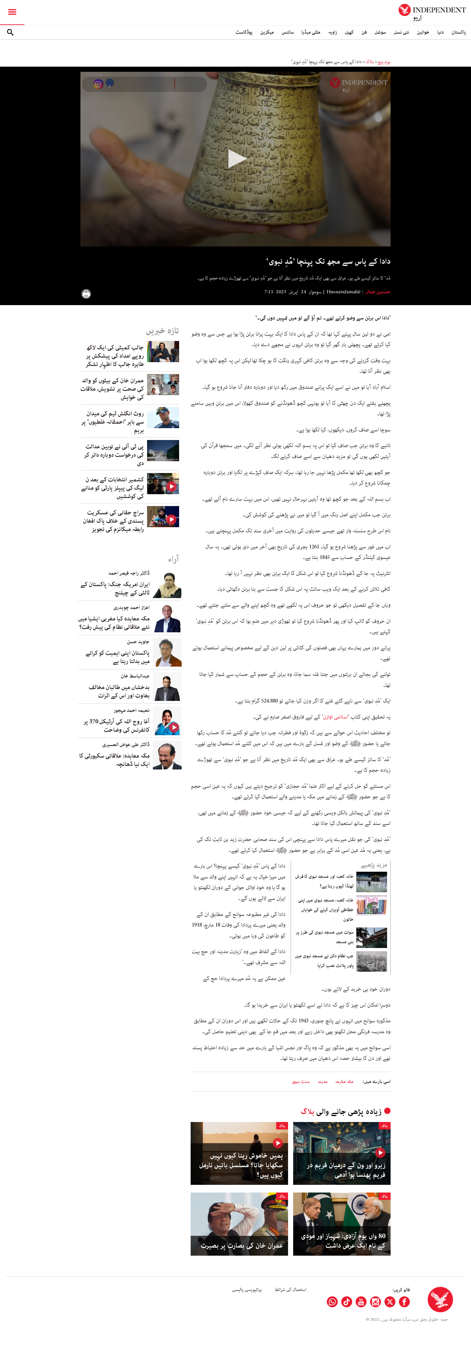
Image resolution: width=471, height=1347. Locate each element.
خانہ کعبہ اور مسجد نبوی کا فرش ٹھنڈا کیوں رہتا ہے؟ (324, 881)
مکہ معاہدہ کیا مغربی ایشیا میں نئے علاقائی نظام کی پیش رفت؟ (114, 623)
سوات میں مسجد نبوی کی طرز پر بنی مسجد (325, 937)
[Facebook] (404, 1301)
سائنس (288, 32)
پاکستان (458, 32)
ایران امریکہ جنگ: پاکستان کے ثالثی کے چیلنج (115, 588)
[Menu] (12, 12)
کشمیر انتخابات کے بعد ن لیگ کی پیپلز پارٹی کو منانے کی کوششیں (112, 488)
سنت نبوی (301, 1082)
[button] (235, 159)
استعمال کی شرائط (290, 1289)
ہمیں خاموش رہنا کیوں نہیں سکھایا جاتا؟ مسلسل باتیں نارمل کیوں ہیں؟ (241, 1165)
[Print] (86, 294)
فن (364, 32)
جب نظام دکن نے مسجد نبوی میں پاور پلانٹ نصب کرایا (324, 960)
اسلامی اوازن (335, 717)
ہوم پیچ (384, 61)
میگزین (267, 32)
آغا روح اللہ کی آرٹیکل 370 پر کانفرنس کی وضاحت (116, 726)
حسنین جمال (378, 292)
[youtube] (361, 1301)
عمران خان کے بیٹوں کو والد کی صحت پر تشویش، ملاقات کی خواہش (112, 389)
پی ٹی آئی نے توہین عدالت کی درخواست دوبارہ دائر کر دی (114, 455)
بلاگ (370, 61)
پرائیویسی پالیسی (247, 1289)
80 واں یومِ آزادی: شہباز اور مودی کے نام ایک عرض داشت (343, 1241)
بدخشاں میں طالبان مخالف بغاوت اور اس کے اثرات (119, 691)
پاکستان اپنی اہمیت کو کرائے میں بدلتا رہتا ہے (118, 657)
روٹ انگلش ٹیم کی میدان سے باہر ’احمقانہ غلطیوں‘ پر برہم (112, 422)
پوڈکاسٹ (244, 32)
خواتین (423, 32)
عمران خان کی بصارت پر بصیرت (242, 1246)
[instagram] (375, 1301)
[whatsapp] (332, 1301)
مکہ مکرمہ (344, 1082)
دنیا (440, 32)
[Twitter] (389, 1301)
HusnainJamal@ (343, 292)
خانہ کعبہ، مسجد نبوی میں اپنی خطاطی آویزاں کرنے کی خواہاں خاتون (326, 910)
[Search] (10, 32)
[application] (235, 159)
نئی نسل (401, 32)
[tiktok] (346, 1301)
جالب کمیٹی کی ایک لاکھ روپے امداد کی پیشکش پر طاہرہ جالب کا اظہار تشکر (115, 356)
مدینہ (322, 1082)
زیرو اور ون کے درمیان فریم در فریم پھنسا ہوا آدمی (346, 1170)
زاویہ (332, 32)
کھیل (349, 32)
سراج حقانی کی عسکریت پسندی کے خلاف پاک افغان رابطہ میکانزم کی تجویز (113, 521)
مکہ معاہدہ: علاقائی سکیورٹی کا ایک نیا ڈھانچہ (114, 760)
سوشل (380, 32)
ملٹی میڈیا (311, 32)
